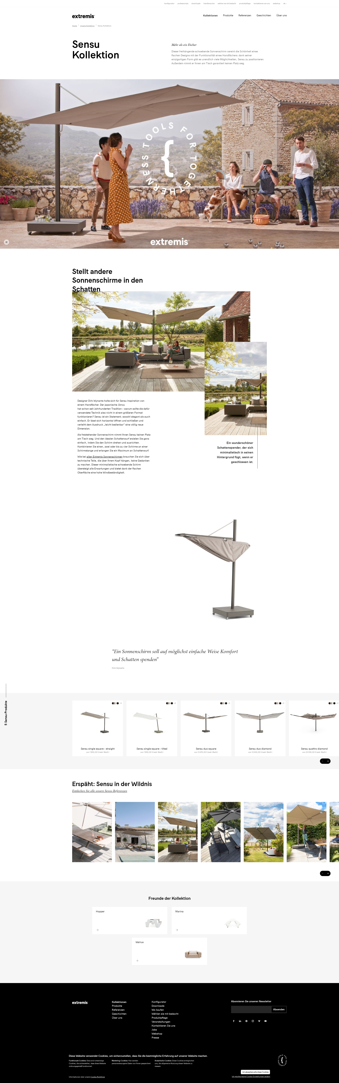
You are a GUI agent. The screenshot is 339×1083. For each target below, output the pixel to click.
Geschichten (264, 15)
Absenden (279, 1009)
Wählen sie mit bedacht (165, 1013)
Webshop (276, 3)
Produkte (228, 15)
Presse (155, 1037)
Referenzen (244, 15)
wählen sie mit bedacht (227, 3)
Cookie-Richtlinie (98, 1077)
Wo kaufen (158, 1009)
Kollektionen (210, 15)
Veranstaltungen (161, 1021)
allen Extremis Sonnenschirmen (104, 456)
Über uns (281, 15)
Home (74, 26)
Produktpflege (245, 3)
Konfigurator (169, 3)
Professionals (183, 3)
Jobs (154, 1029)
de (284, 3)
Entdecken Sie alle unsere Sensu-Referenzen (99, 791)
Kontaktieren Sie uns (262, 3)
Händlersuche (209, 3)
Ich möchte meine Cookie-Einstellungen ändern (251, 1076)
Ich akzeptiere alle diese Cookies (255, 1072)
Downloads (195, 3)
